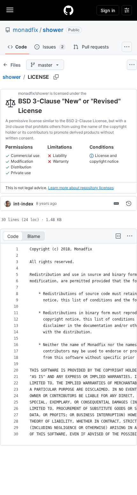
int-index (23, 203)
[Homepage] (68, 10)
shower (53, 29)
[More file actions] (129, 236)
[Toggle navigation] (10, 10)
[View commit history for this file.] (128, 203)
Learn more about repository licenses (81, 187)
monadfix (25, 29)
